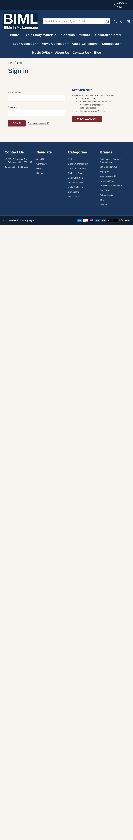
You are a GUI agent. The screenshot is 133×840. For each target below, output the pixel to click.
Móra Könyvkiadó (108, 176)
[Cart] (128, 21)
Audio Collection (84, 43)
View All (103, 204)
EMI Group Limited (108, 167)
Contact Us (81, 52)
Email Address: (15, 92)
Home (11, 63)
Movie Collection (54, 43)
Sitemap (40, 173)
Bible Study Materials (40, 35)
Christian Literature (75, 35)
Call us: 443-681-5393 (18, 167)
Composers (110, 43)
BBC (102, 200)
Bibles (14, 35)
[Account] (115, 21)
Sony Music (105, 190)
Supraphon (105, 172)
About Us (62, 52)
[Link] (20, 21)
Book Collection (24, 43)
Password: (13, 107)
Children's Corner (108, 35)
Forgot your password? (38, 123)
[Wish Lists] (121, 21)
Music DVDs (41, 52)
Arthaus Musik (106, 195)
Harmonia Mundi (107, 181)
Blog (97, 52)
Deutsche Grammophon (111, 186)
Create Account (87, 119)
